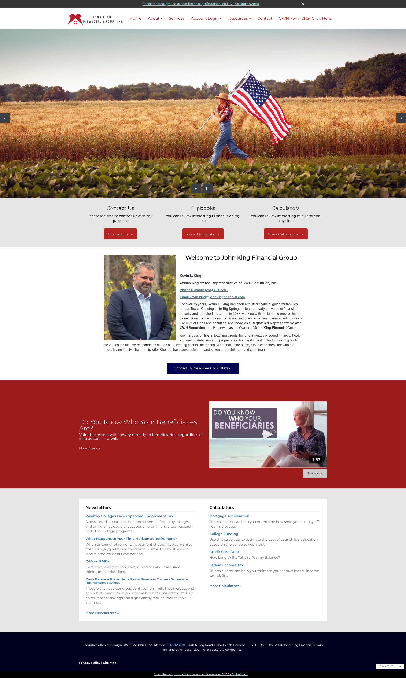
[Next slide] (401, 118)
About (153, 18)
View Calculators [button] (283, 234)
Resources (238, 18)
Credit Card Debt (224, 552)
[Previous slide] (5, 118)
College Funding (223, 534)
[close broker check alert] (302, 4)
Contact (264, 18)
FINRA (172, 645)
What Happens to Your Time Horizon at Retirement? (131, 539)
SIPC (181, 645)
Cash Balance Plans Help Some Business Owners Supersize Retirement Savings (136, 581)
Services (177, 18)
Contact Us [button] (118, 234)
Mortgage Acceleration (229, 516)
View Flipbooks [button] (201, 234)
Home (135, 18)
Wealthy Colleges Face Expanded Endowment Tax (129, 516)
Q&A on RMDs (97, 561)
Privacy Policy (89, 663)
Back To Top (388, 666)
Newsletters (98, 507)
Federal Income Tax (226, 565)
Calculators (221, 507)
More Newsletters (102, 613)
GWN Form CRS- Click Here (305, 18)
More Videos (89, 448)
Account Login (205, 18)
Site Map (110, 663)
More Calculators (225, 586)
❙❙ (208, 188)
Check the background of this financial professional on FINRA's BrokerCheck (200, 4)
